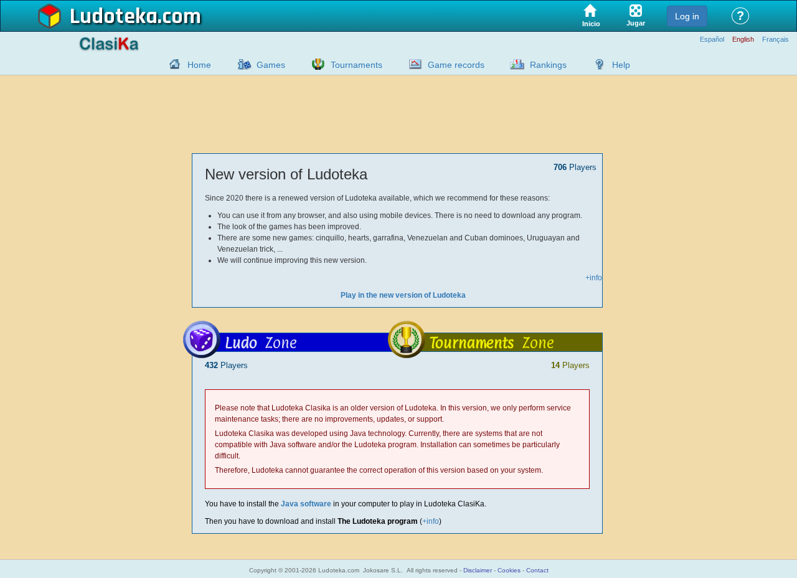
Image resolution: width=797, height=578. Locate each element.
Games (271, 65)
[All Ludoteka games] (241, 64)
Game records (456, 65)
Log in (687, 16)
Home (199, 65)
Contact (537, 570)
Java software (306, 504)
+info (593, 277)
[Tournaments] (315, 64)
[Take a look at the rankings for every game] (514, 64)
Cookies (509, 570)
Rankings (548, 65)
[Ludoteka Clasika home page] (171, 64)
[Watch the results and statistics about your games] (412, 64)
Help (621, 65)
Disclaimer (477, 570)
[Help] (596, 64)
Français (775, 39)
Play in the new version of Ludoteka (403, 295)
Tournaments (356, 65)
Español (712, 39)
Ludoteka (114, 17)
